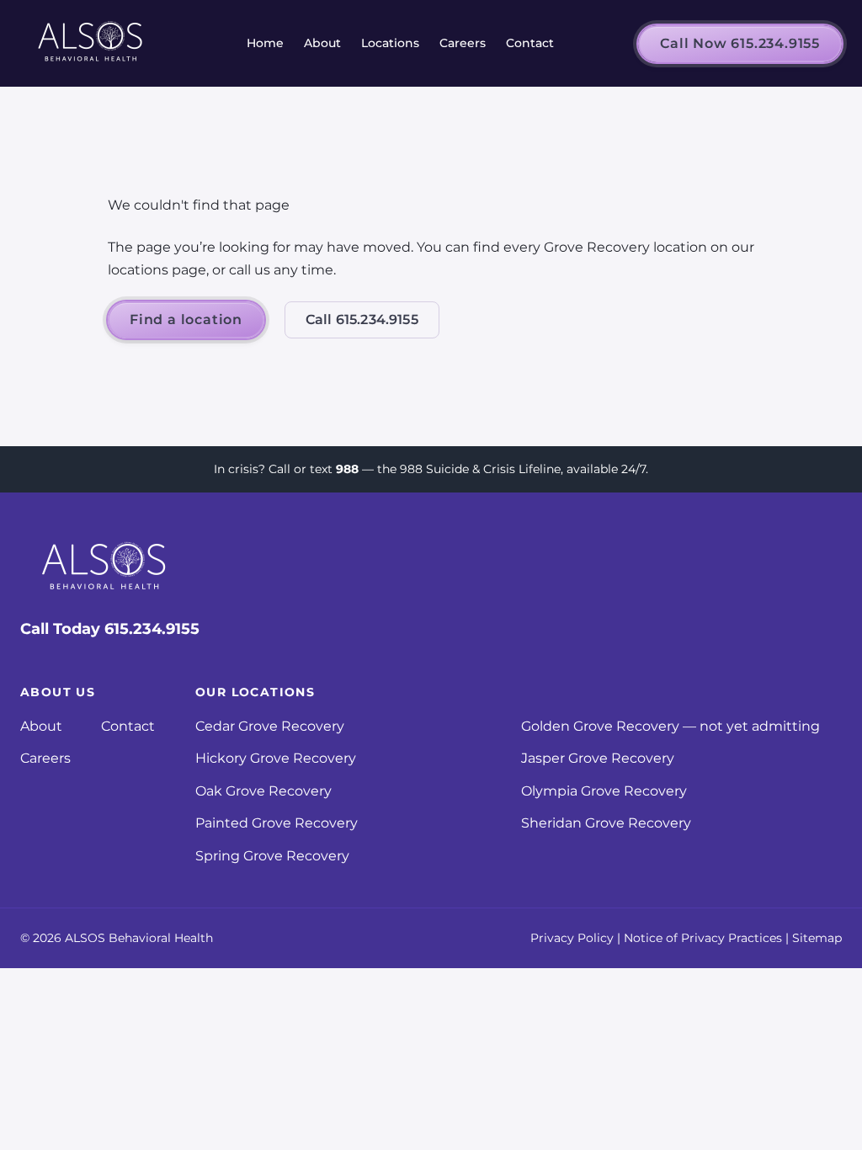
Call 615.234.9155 (362, 319)
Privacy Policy (572, 937)
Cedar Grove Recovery (269, 726)
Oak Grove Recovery (263, 791)
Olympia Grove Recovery (604, 791)
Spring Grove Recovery (272, 856)
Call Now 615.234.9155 (740, 43)
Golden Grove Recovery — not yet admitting (670, 726)
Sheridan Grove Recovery (606, 823)
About (322, 43)
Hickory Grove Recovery (275, 758)
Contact (530, 43)
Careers (462, 43)
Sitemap (817, 937)
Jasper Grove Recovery (597, 758)
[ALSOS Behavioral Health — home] (91, 43)
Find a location (186, 319)
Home (265, 43)
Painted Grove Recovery (276, 823)
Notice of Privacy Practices (703, 937)
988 (347, 469)
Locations (390, 43)
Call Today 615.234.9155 (110, 629)
